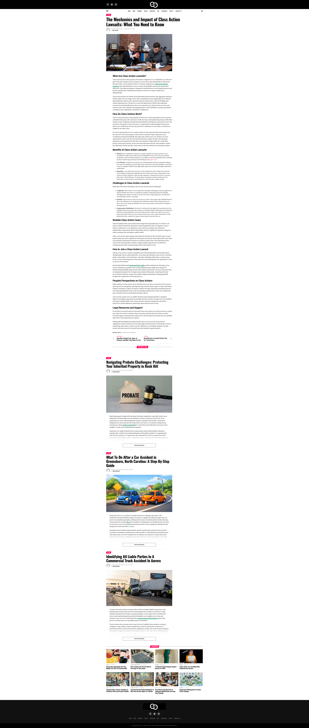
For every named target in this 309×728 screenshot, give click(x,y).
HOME (129, 11)
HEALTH (145, 11)
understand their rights (137, 265)
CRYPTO (171, 11)
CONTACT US (178, 11)
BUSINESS (139, 11)
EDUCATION (152, 11)
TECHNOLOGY (164, 11)
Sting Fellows (116, 371)
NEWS (134, 11)
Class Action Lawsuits (129, 332)
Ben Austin (115, 30)
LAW (158, 11)
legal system (153, 159)
